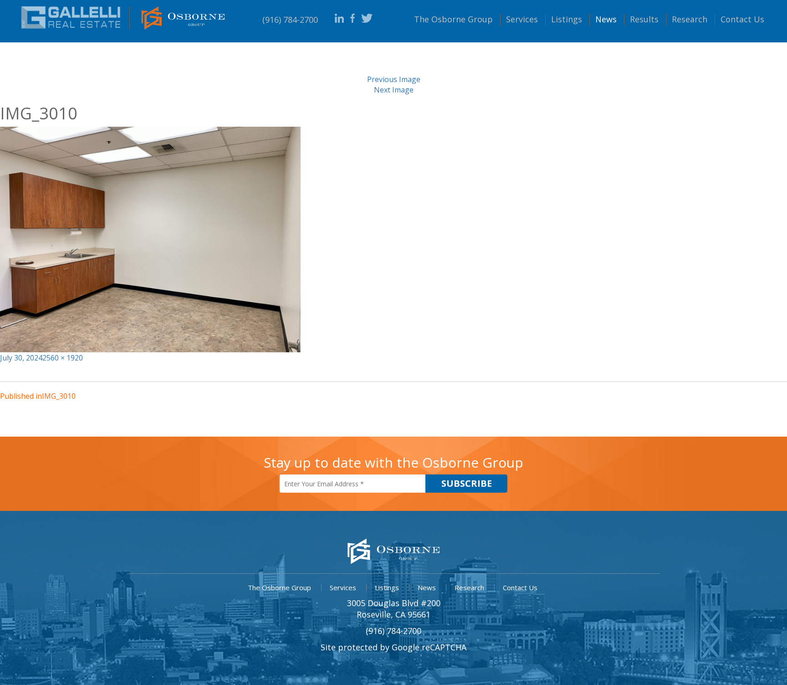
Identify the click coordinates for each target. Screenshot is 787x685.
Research (689, 19)
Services (522, 19)
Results (644, 19)
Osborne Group (453, 19)
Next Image (394, 90)
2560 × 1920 (62, 358)
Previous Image (393, 79)
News (606, 19)
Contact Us (520, 587)
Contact (742, 19)
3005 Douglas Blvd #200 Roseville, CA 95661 (393, 608)
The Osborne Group (279, 587)
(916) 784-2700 (290, 19)
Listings (566, 19)
